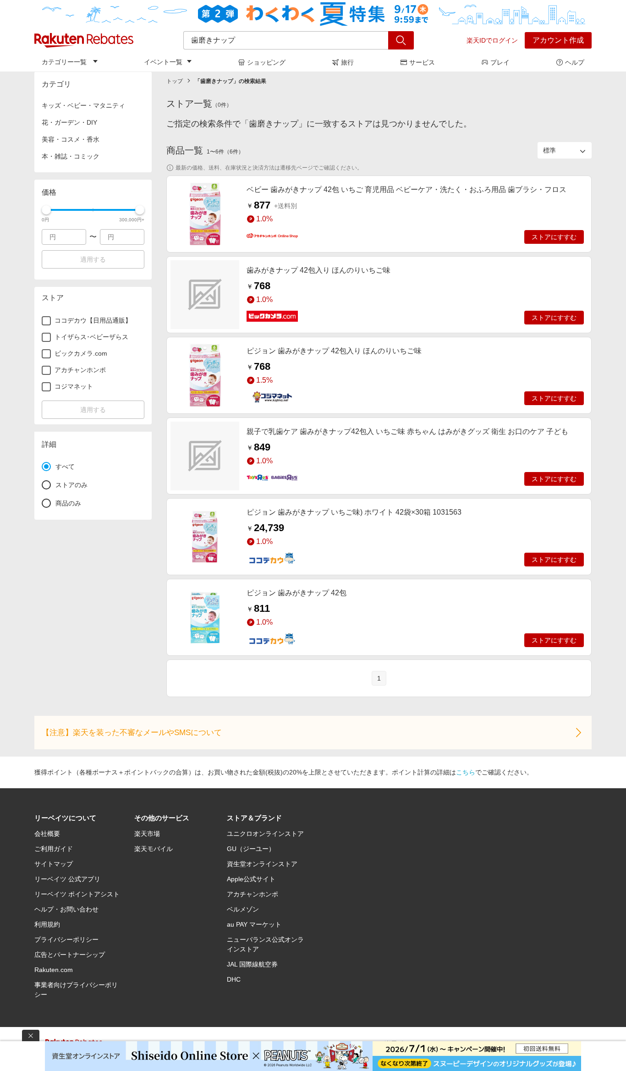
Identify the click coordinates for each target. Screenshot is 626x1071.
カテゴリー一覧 (64, 62)
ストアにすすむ (554, 237)
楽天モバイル (153, 848)
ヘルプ (574, 62)
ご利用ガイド (53, 848)
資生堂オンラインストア (262, 864)
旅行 (347, 62)
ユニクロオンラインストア (265, 833)
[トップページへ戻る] (83, 40)
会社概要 (47, 833)
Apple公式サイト (251, 879)
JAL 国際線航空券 (252, 964)
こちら (465, 772)
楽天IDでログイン (492, 40)
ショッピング (266, 62)
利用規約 (47, 924)
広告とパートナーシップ (69, 954)
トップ (174, 81)
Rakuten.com (53, 969)
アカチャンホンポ (252, 894)
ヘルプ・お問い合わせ (66, 909)
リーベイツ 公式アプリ (67, 879)
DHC (234, 979)
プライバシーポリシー (66, 939)
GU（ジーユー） (251, 848)
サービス (422, 62)
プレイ (500, 62)
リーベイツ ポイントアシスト (77, 894)
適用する (93, 259)
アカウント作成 (558, 40)
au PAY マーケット (254, 924)
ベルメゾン (243, 909)
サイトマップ (53, 864)
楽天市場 (147, 833)
